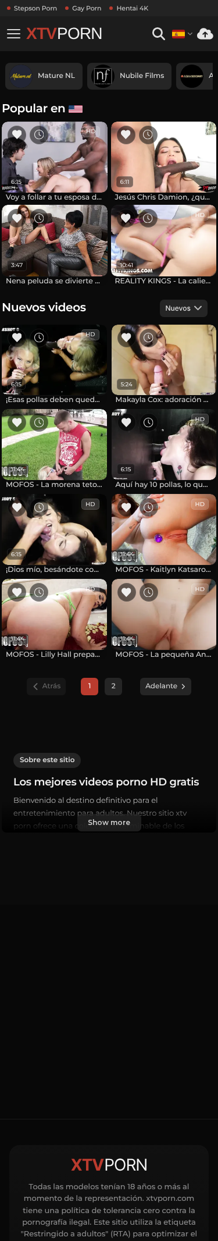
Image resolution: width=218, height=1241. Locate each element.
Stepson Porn (35, 8)
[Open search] (158, 34)
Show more (109, 822)
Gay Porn (86, 8)
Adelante (161, 686)
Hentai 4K (132, 8)
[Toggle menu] (13, 34)
